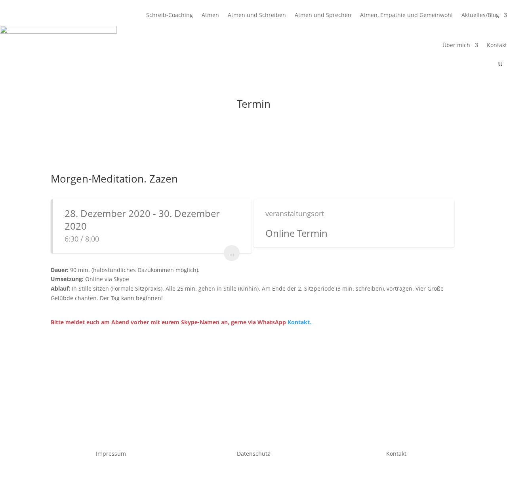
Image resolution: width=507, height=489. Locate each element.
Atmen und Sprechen (323, 15)
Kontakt (497, 45)
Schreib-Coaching (169, 15)
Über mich (456, 45)
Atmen (210, 15)
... (231, 253)
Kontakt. (299, 322)
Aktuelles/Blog (480, 15)
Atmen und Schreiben (257, 15)
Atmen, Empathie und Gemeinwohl (406, 15)
